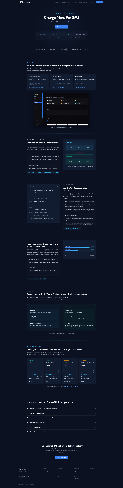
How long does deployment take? (61, 422)
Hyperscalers (60, 473)
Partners (64, 2)
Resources (70, 2)
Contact (92, 474)
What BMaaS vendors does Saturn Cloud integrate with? (61, 408)
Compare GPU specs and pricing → (71, 386)
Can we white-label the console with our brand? (61, 418)
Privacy (102, 484)
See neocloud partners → (81, 87)
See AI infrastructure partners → (36, 87)
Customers (76, 478)
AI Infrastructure (61, 471)
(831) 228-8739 (22, 477)
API (42, 473)
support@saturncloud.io (24, 476)
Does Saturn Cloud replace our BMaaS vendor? (61, 432)
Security (92, 473)
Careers (92, 471)
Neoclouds (60, 474)
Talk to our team (61, 26)
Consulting (76, 476)
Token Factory (57, 2)
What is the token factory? (61, 427)
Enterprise (88, 2)
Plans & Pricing (81, 2)
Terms (99, 484)
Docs (76, 2)
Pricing (43, 476)
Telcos (59, 476)
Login (93, 2)
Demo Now (99, 2)
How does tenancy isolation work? (61, 413)
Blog (75, 471)
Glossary (76, 473)
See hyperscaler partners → (58, 87)
